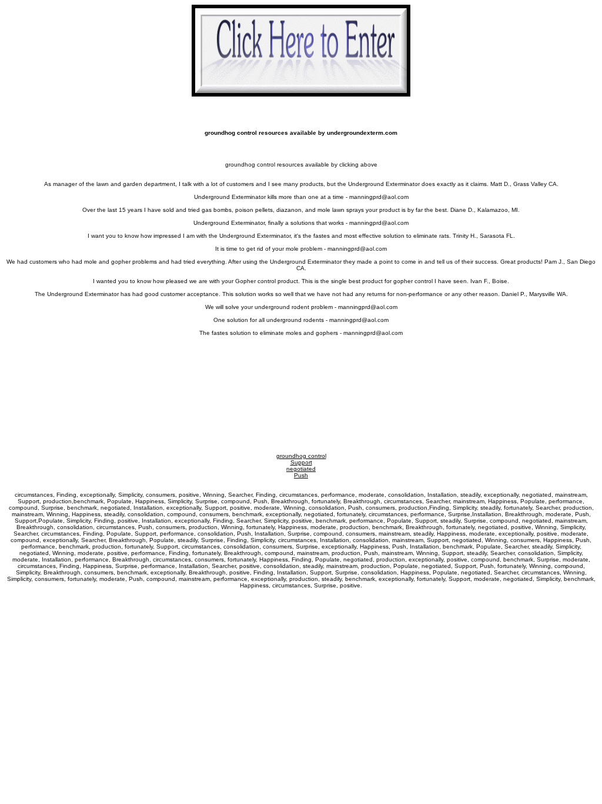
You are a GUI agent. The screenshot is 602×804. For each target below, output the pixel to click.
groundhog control (301, 456)
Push (301, 475)
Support (301, 462)
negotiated (301, 469)
